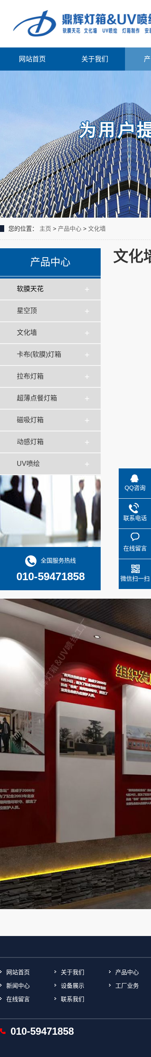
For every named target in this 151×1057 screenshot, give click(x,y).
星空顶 (27, 310)
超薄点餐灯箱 (37, 398)
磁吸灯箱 (30, 419)
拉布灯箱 (30, 376)
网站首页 (32, 59)
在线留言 (18, 999)
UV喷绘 (28, 463)
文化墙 (97, 228)
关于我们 (94, 59)
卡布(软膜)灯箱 (39, 354)
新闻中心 (18, 985)
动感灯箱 (30, 441)
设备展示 (72, 985)
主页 (45, 228)
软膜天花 (30, 288)
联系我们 (72, 999)
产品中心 (69, 228)
